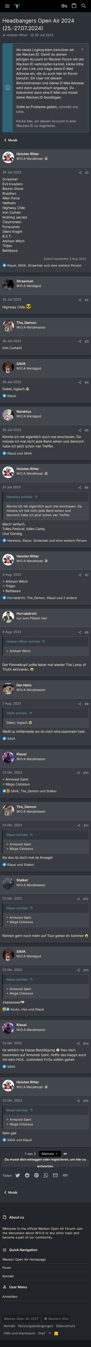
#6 (87, 487)
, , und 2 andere (42, 598)
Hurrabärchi (27, 613)
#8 (87, 632)
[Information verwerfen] (81, 49)
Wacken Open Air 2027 (21, 1319)
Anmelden (10, 1296)
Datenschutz (65, 1326)
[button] (7, 6)
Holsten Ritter (17, 35)
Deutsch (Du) (57, 1319)
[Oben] (50, 1333)
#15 (86, 1101)
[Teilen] (80, 172)
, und (34, 791)
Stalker (22, 880)
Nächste (48, 1154)
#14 (86, 1043)
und (19, 453)
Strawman (25, 281)
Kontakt (8, 1276)
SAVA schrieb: (17, 713)
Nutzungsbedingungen (35, 1326)
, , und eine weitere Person (44, 265)
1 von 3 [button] (30, 1154)
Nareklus (24, 411)
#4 (87, 382)
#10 (86, 773)
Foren (6, 1268)
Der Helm (24, 685)
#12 (86, 899)
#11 (86, 825)
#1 (87, 173)
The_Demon (26, 322)
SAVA (21, 364)
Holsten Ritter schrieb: (24, 641)
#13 (86, 970)
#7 (87, 575)
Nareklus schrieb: (20, 497)
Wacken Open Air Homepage (24, 1259)
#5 (87, 430)
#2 (87, 300)
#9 (87, 704)
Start (41, 1333)
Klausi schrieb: (17, 835)
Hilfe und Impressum (19, 1333)
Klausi (22, 754)
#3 (87, 341)
